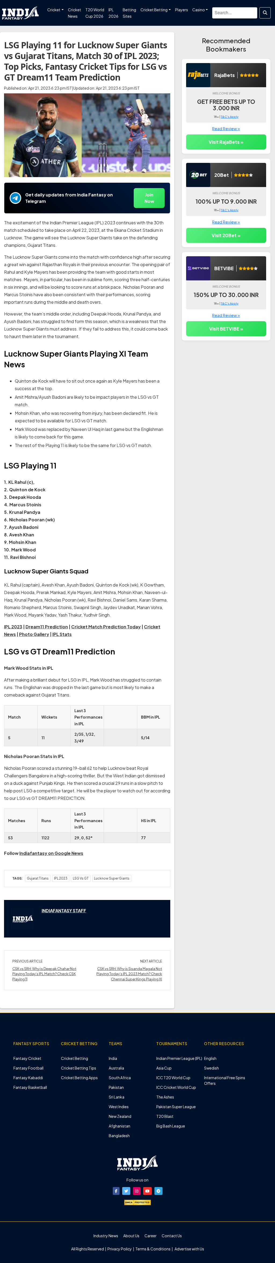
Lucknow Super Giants (111, 878)
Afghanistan (119, 1125)
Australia (116, 1068)
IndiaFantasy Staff (64, 910)
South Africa (120, 1077)
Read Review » (226, 128)
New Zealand (120, 1116)
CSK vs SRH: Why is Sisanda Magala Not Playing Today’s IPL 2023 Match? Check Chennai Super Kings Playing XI (129, 974)
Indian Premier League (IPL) (179, 1058)
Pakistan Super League (176, 1106)
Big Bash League (170, 1125)
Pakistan (116, 1087)
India (113, 1058)
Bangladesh (119, 1135)
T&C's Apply (229, 116)
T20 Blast (164, 1116)
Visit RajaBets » (226, 142)
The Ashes (165, 1096)
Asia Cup (164, 1068)
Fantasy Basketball (30, 1087)
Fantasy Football (28, 1068)
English (210, 1058)
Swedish (211, 1068)
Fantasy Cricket (27, 1058)
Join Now (149, 198)
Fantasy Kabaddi (28, 1077)
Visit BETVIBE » (226, 329)
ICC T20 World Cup (173, 1077)
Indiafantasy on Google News (51, 853)
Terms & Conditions (153, 1248)
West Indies (119, 1106)
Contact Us (172, 1235)
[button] (116, 1191)
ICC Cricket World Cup (176, 1087)
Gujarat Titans (38, 878)
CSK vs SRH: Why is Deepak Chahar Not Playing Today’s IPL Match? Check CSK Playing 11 (44, 974)
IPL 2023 (60, 878)
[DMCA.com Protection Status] (137, 1201)
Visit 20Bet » (226, 235)
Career (150, 1235)
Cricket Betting (74, 1058)
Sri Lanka (116, 1096)
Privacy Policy (119, 1248)
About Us (131, 1235)
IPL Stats (62, 634)
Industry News (105, 1235)
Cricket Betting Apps (79, 1077)
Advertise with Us (189, 1248)
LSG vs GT (81, 878)
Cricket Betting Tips (78, 1068)
